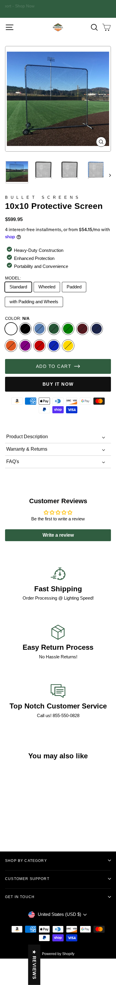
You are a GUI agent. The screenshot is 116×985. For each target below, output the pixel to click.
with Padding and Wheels (34, 301)
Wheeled (46, 287)
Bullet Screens (43, 197)
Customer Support (27, 879)
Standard (18, 287)
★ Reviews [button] (34, 965)
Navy (97, 329)
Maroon (82, 329)
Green (68, 329)
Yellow (68, 346)
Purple (25, 346)
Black (25, 329)
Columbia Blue (40, 329)
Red (40, 346)
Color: (17, 318)
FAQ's (12, 461)
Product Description (27, 436)
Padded (74, 287)
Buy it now (58, 384)
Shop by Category (26, 860)
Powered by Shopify (58, 954)
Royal (54, 346)
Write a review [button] (58, 535)
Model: (13, 278)
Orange (11, 346)
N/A (11, 329)
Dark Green (54, 329)
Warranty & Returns (26, 449)
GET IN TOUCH (20, 897)
